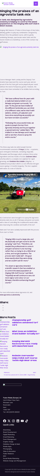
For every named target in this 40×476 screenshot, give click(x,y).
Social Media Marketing (11, 458)
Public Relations (8, 453)
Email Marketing (8, 437)
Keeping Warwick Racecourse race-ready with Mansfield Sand (24, 343)
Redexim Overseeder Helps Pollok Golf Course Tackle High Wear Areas (24, 358)
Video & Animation (9, 451)
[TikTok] (26, 420)
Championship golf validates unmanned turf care (25, 322)
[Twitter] (9, 420)
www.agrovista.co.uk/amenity (10, 295)
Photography (7, 449)
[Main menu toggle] (36, 4)
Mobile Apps (7, 446)
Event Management (9, 439)
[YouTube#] (22, 420)
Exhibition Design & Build (11, 444)
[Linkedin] (17, 420)
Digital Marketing (9, 434)
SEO (4, 456)
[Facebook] (4, 420)
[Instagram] (13, 420)
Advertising (6, 430)
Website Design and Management (14, 461)
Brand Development (10, 432)
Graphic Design (8, 441)
